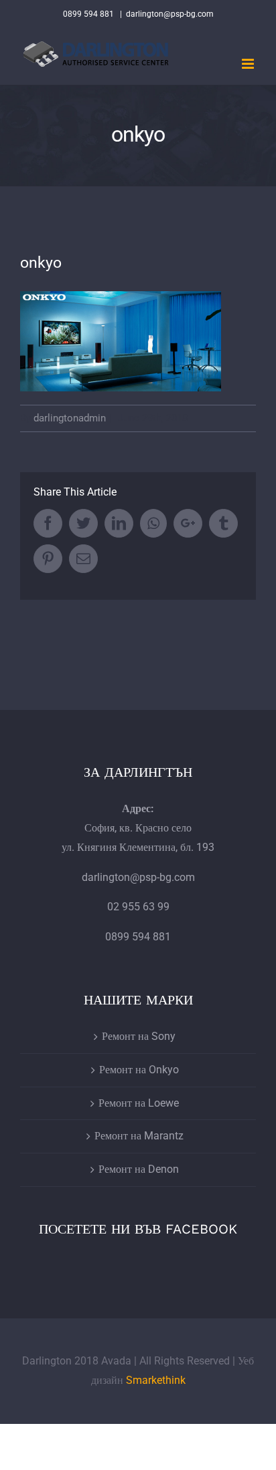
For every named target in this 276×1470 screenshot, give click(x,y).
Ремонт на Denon (138, 1169)
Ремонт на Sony (139, 1036)
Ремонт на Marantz (139, 1135)
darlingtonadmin (69, 418)
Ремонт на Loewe (138, 1103)
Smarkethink (156, 1380)
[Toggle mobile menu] (249, 64)
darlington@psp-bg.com (170, 14)
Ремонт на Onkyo (139, 1069)
